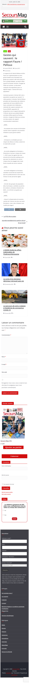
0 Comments (7, 70)
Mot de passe (5, 475)
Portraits (4, 648)
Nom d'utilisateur (6, 466)
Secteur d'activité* (7, 563)
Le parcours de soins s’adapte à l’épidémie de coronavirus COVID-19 (14, 308)
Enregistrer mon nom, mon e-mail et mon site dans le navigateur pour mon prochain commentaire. (14, 385)
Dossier (4, 628)
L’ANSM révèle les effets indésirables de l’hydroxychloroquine (12, 252)
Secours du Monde (7, 652)
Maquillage (5, 645)
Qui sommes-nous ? (7, 593)
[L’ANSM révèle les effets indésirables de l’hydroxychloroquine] (14, 235)
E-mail (4, 364)
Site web (4, 372)
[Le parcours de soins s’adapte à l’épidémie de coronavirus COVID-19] (14, 291)
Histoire (4, 631)
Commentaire (6, 335)
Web (9, 51)
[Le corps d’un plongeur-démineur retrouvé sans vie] (14, 264)
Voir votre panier (6, 494)
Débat (3, 625)
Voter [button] (14, 519)
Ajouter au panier (13, 447)
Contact (4, 603)
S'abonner (15, 456)
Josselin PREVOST (8, 68)
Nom (4, 357)
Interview (4, 642)
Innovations (5, 638)
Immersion (5, 635)
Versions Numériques (8, 615)
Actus (5, 51)
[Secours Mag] (4, 27)
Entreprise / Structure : (8, 556)
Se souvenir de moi (8, 484)
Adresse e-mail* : (6, 538)
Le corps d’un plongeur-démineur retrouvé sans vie (13, 280)
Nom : (3, 544)
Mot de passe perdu (7, 492)
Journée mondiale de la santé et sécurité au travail (13, 222)
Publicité (4, 600)
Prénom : (4, 550)
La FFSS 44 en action (10, 216)
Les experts (5, 596)
